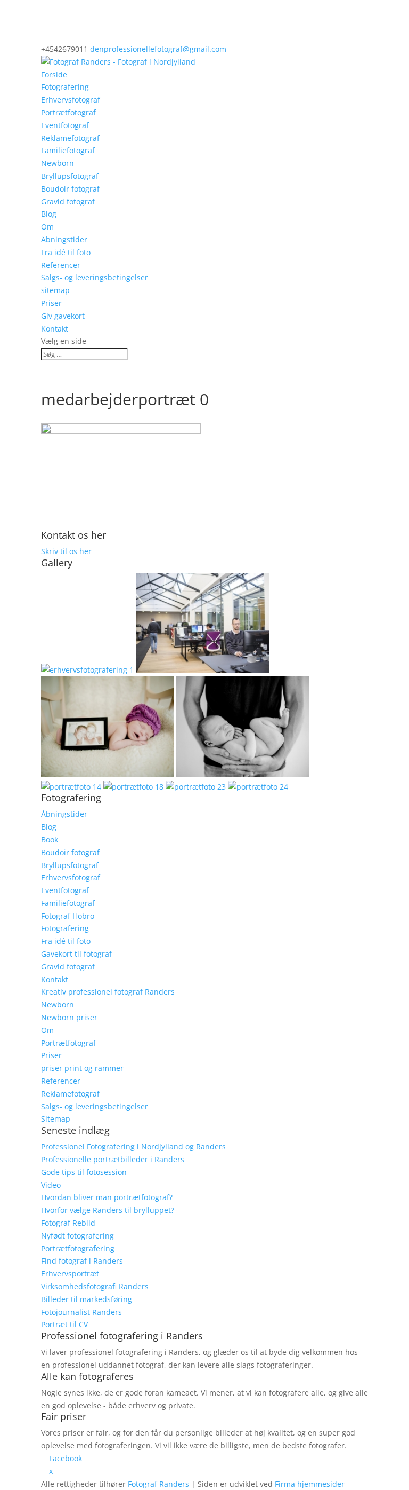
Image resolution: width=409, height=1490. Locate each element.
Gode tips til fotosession (84, 1172)
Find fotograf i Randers (82, 1261)
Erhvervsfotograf (70, 99)
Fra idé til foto (66, 252)
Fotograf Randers (158, 1484)
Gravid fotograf (68, 201)
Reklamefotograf (70, 138)
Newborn (57, 163)
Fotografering (65, 87)
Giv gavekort (63, 316)
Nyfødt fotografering (77, 1236)
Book (49, 839)
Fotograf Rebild (68, 1223)
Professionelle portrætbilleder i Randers (112, 1159)
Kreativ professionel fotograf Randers (108, 992)
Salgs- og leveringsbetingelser (94, 277)
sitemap (55, 290)
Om (47, 227)
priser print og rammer (82, 1068)
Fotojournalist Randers (81, 1312)
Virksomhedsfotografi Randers (95, 1286)
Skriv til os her (66, 551)
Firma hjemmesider (310, 1484)
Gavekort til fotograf (76, 954)
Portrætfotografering (77, 1248)
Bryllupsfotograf (70, 176)
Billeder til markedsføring (86, 1299)
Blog (48, 214)
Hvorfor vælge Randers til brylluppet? (107, 1210)
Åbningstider (64, 239)
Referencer (60, 265)
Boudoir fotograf (70, 189)
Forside (54, 74)
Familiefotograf (68, 150)
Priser (51, 303)
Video (51, 1185)
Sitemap (55, 1119)
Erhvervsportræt (70, 1273)
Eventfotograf (65, 125)
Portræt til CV (64, 1324)
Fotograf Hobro (67, 916)
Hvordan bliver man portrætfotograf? (107, 1197)
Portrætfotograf (68, 112)
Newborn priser (69, 1017)
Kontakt (54, 329)
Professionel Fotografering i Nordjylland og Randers (133, 1146)
